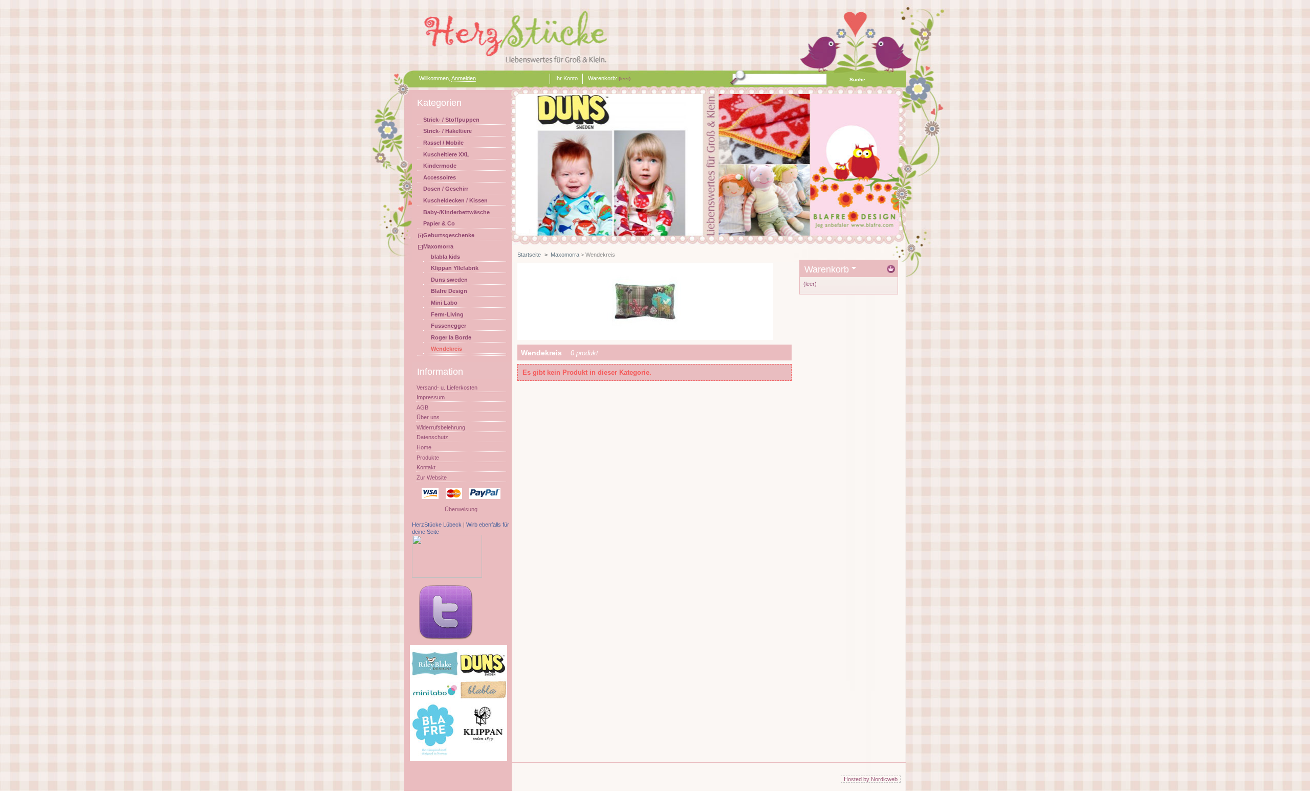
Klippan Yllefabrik (454, 268)
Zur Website (432, 477)
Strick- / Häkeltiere (447, 131)
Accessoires (439, 177)
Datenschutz (432, 437)
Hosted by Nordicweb (871, 779)
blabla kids (445, 257)
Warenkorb (826, 269)
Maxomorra (438, 246)
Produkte (428, 457)
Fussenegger (448, 326)
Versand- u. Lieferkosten (447, 387)
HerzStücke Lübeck (437, 524)
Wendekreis (446, 349)
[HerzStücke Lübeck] (447, 576)
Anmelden (463, 78)
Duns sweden (449, 280)
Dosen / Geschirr (445, 189)
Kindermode (439, 166)
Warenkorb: (602, 78)
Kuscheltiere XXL (446, 154)
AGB (422, 407)
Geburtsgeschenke (448, 235)
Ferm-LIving (447, 314)
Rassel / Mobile (443, 143)
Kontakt (426, 467)
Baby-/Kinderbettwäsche (456, 212)
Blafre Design (449, 291)
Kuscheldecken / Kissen (455, 200)
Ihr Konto (566, 78)
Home (424, 447)
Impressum (431, 397)
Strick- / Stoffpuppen (451, 120)
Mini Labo (444, 303)
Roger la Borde (451, 337)
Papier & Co (439, 223)
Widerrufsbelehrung (441, 427)
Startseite (529, 255)
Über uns (428, 417)
